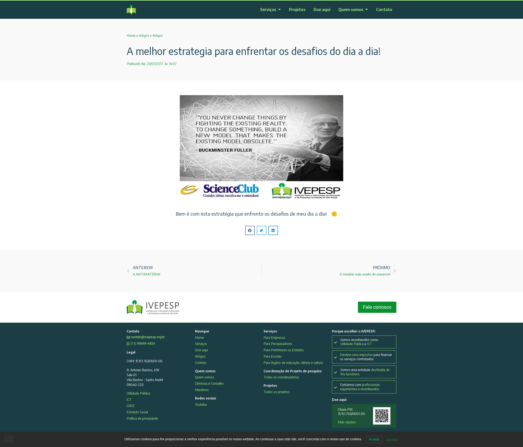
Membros (202, 390)
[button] (250, 230)
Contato (384, 9)
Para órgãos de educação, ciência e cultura (293, 363)
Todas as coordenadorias (281, 377)
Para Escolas (273, 356)
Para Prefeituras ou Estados (284, 350)
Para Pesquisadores (278, 344)
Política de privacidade (142, 418)
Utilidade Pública (138, 393)
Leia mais (391, 439)
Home (131, 35)
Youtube (201, 404)
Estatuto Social (137, 412)
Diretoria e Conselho (209, 383)
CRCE (130, 406)
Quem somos (351, 9)
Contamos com (360, 387)
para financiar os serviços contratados (366, 357)
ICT (129, 400)
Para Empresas (274, 338)
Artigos (144, 35)
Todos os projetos (277, 392)
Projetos (297, 9)
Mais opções (347, 422)
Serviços (268, 9)
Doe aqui (322, 9)
